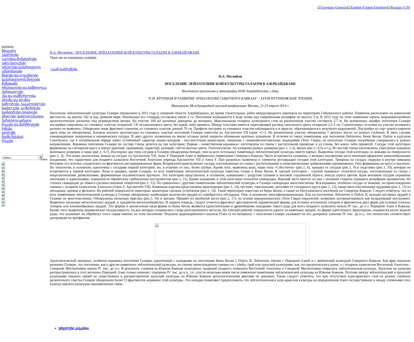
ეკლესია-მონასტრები (19, 59)
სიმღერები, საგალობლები (23, 104)
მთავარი (9, 51)
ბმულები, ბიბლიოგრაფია (23, 116)
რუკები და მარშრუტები (20, 124)
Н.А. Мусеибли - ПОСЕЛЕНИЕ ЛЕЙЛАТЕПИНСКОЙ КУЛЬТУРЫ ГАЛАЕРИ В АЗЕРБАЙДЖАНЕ (124, 52)
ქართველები (12, 92)
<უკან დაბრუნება (63, 69)
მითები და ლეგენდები (20, 75)
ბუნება (7, 128)
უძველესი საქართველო (21, 67)
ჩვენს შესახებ (12, 137)
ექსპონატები (12, 71)
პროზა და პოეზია (16, 100)
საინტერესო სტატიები (19, 112)
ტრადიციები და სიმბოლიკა (24, 87)
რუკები (7, 141)
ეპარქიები (10, 55)
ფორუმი (8, 132)
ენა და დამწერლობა (19, 96)
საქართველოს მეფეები (21, 79)
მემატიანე (10, 83)
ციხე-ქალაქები (14, 63)
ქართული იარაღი (16, 120)
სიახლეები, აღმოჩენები (21, 108)
